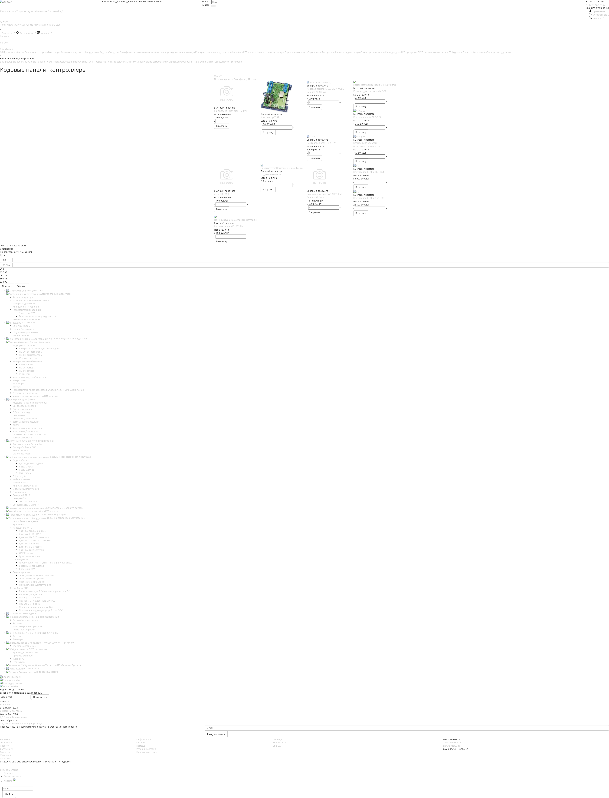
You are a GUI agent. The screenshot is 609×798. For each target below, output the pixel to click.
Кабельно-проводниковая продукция (175, 52)
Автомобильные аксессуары (32, 52)
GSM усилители (8, 52)
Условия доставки (146, 748)
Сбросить (22, 286)
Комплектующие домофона (149, 61)
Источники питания (144, 52)
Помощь (140, 745)
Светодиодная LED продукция (401, 52)
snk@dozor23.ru (452, 745)
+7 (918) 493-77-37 (595, 4)
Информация (143, 739)
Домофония (126, 52)
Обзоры (140, 742)
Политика (5, 758)
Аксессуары (54, 52)
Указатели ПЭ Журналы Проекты (454, 52)
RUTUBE (8, 781)
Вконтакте (9, 773)
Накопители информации (270, 52)
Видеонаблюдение (109, 52)
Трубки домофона (232, 61)
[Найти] (213, 6)
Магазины (5, 755)
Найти (9, 794)
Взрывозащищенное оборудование (79, 52)
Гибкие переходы (54, 61)
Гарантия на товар (146, 752)
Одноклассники (12, 776)
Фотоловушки (479, 52)
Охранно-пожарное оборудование (303, 52)
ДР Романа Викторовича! (13, 717)
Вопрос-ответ (280, 742)
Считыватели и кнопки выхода (206, 61)
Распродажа (328, 52)
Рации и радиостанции (348, 52)
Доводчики (70, 61)
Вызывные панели (34, 61)
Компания (5, 739)
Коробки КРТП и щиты (244, 52)
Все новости (6, 704)
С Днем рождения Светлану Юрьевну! (21, 723)
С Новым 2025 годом (11, 710)
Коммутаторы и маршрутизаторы (213, 52)
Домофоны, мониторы (88, 61)
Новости (4, 745)
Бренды (277, 745)
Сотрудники (6, 748)
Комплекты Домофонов (176, 61)
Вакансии (5, 752)
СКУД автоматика (427, 52)
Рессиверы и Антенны (373, 52)
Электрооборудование (499, 52)
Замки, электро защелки (113, 61)
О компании (6, 742)
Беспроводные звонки (12, 61)
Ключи (130, 61)
